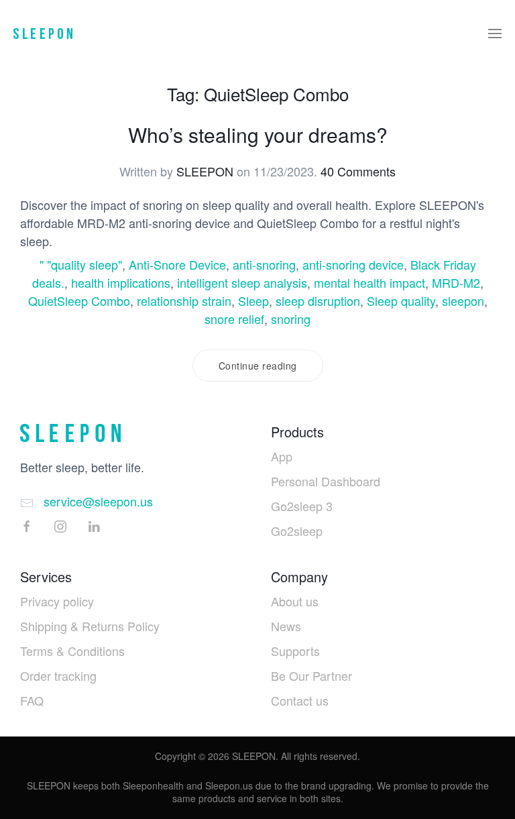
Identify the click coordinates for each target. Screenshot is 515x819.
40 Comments (358, 171)
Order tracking (58, 675)
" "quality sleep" (81, 264)
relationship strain (184, 300)
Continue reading (258, 365)
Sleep (253, 300)
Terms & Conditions (72, 650)
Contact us (300, 700)
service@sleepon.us (98, 501)
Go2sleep (297, 530)
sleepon (463, 300)
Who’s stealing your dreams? (258, 134)
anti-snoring (264, 264)
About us (295, 601)
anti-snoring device (353, 264)
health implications (120, 282)
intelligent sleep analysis (242, 282)
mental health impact (369, 282)
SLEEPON (204, 171)
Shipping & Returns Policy (90, 626)
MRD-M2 (456, 282)
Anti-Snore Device (177, 264)
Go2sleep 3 (302, 505)
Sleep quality (401, 300)
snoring (290, 318)
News (286, 626)
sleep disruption (318, 300)
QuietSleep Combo (79, 300)
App (281, 456)
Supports (295, 650)
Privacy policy (57, 601)
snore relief (234, 318)
